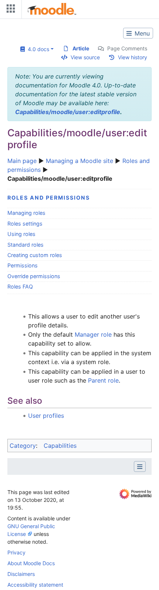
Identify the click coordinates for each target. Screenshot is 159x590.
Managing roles (26, 213)
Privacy (16, 552)
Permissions (22, 265)
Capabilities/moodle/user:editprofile (67, 112)
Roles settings (25, 223)
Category (23, 445)
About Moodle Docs (31, 563)
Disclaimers (21, 574)
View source (85, 57)
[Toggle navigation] (9, 10)
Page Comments (127, 48)
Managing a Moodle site (79, 160)
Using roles (21, 234)
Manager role (93, 334)
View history (132, 57)
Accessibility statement (35, 584)
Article (80, 48)
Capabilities (60, 445)
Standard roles (25, 244)
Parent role (103, 380)
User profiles (46, 415)
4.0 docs (37, 49)
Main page (22, 160)
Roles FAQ (20, 286)
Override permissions (33, 276)
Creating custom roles (34, 255)
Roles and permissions (48, 197)
